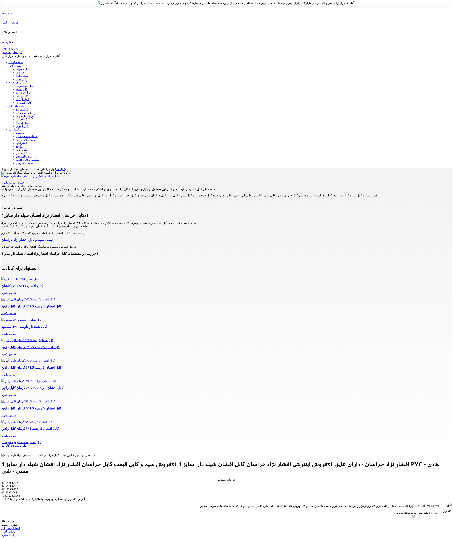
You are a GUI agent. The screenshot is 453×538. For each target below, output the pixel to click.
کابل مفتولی (23, 69)
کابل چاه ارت (23, 92)
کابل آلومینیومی (25, 85)
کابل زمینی (22, 95)
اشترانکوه (21, 142)
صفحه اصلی (15, 62)
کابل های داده (16, 105)
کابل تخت (21, 79)
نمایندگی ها (14, 129)
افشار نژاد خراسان (27, 136)
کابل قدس (22, 153)
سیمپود (20, 132)
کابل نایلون (22, 75)
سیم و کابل (15, 65)
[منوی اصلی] (2, 57)
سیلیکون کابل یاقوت (27, 159)
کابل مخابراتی (24, 112)
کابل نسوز (21, 89)
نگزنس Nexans (24, 163)
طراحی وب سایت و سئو (442, 516)
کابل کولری (22, 99)
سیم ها (20, 72)
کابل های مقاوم (17, 82)
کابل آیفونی (22, 126)
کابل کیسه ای (23, 102)
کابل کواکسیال (24, 119)
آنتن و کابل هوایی (25, 116)
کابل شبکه (22, 109)
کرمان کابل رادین (26, 139)
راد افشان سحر (25, 156)
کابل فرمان (22, 122)
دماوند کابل (22, 149)
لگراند (19, 146)
